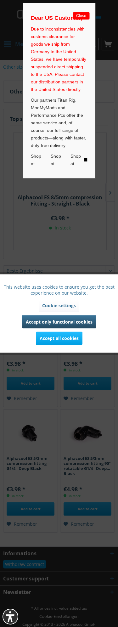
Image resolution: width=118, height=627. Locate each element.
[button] (10, 616)
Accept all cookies (59, 338)
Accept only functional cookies (59, 322)
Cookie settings (59, 305)
